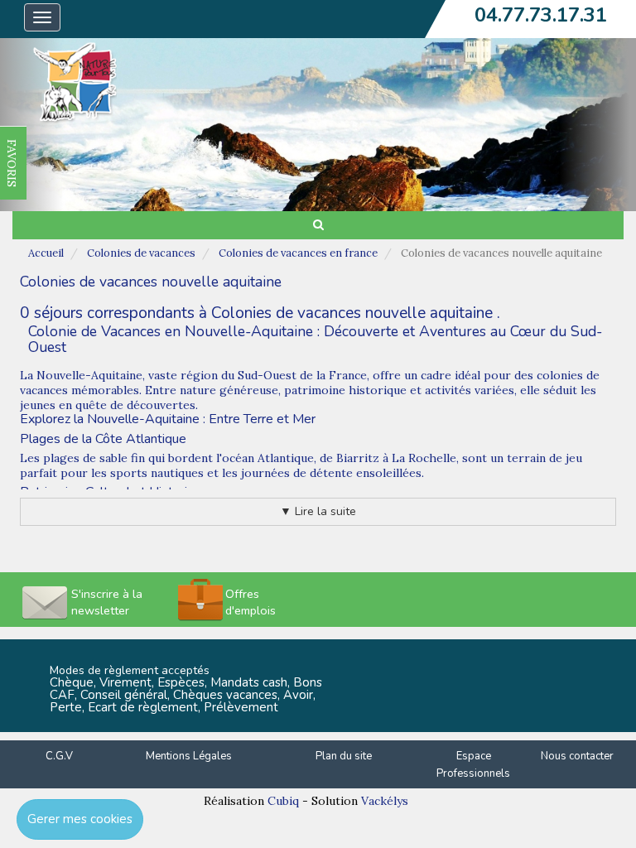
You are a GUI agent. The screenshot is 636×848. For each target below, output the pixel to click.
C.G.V (59, 756)
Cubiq (283, 800)
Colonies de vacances (141, 253)
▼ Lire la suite (318, 511)
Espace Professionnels (473, 765)
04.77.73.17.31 (541, 15)
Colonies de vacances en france (298, 253)
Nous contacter (577, 756)
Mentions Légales (189, 756)
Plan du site (344, 756)
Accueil (46, 253)
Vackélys (384, 800)
